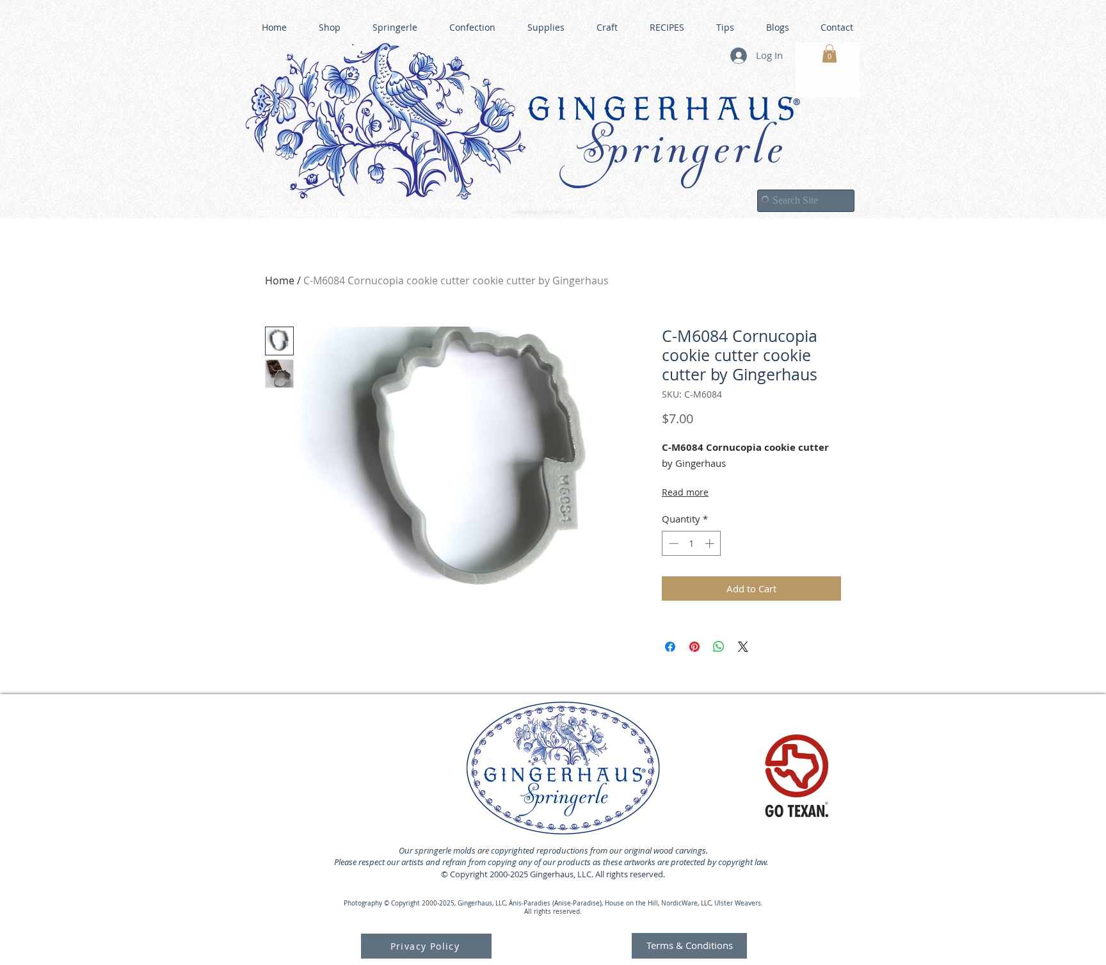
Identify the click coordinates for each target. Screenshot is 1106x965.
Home (279, 280)
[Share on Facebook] (670, 646)
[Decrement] (672, 543)
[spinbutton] (691, 543)
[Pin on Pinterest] (694, 646)
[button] (829, 53)
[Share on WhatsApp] (718, 646)
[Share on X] (743, 646)
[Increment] (710, 543)
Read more (685, 492)
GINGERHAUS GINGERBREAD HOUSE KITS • (678, 205)
